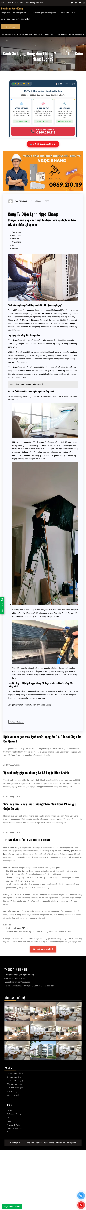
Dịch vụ (15, 239)
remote (49, 323)
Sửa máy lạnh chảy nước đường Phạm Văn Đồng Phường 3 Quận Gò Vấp (39, 806)
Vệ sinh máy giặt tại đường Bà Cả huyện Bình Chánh (36, 772)
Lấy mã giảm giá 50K (43, 949)
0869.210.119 (72, 691)
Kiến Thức (10, 27)
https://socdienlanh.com (36, 695)
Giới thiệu (16, 235)
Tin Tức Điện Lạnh (16, 722)
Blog (14, 245)
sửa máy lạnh (68, 851)
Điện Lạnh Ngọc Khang (12, 8)
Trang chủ (16, 232)
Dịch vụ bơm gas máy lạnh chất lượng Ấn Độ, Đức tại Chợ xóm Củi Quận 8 (42, 738)
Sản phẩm (16, 242)
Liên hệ (15, 249)
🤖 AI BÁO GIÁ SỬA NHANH (43, 144)
